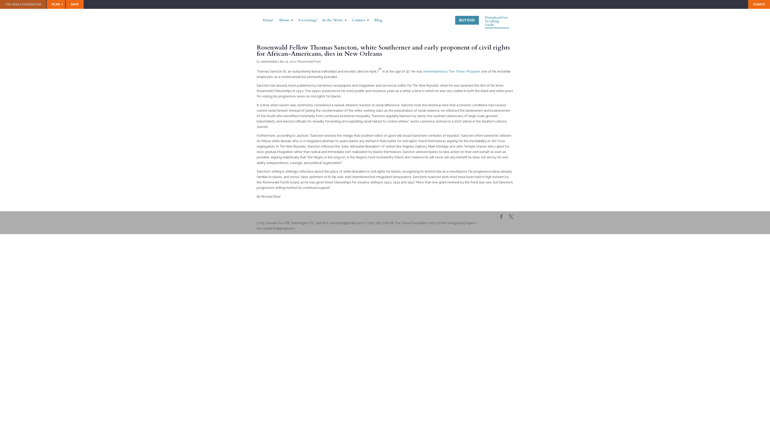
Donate (759, 4)
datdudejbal (269, 61)
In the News (332, 21)
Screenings (307, 21)
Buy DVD (467, 20)
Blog (378, 21)
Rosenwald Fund (309, 61)
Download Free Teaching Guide (496, 21)
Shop (75, 4)
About (284, 21)
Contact (358, 21)
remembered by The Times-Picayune (451, 71)
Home (268, 21)
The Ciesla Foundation (23, 4)
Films (56, 4)
